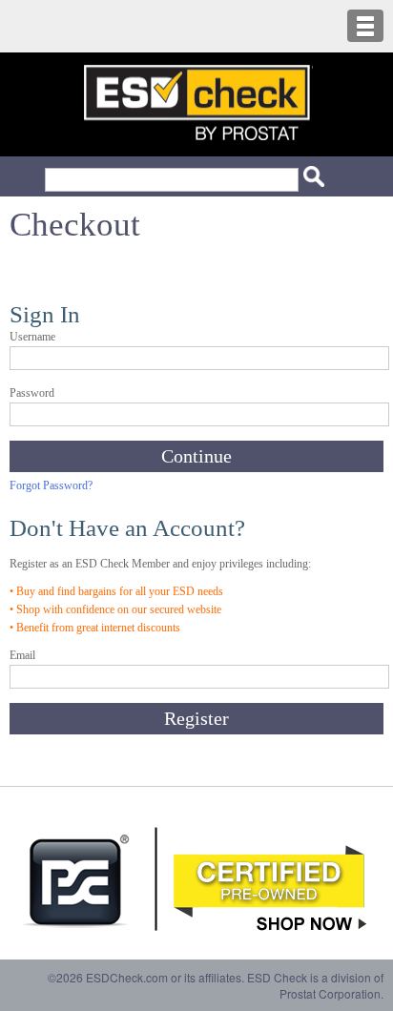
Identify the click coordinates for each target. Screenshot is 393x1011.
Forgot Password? (51, 485)
